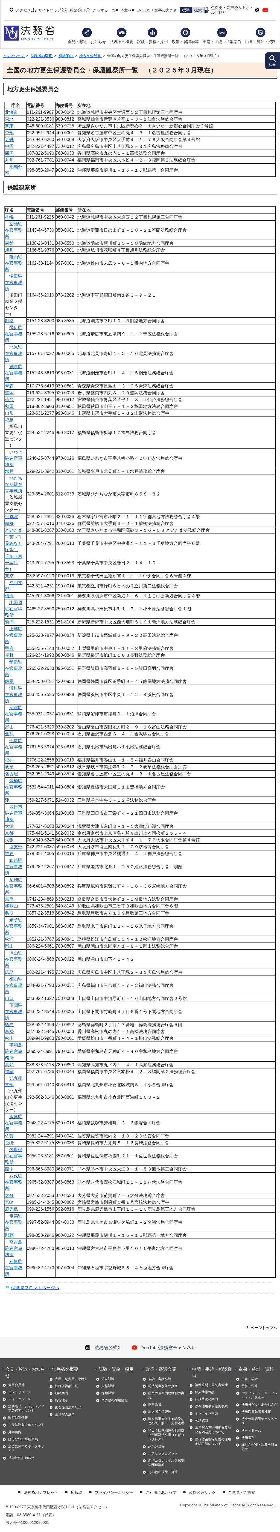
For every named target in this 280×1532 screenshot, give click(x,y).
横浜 (9, 595)
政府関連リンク (202, 1492)
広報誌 (76, 1492)
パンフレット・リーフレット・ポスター (259, 1395)
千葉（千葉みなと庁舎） (13, 543)
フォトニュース (19, 1399)
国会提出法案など (68, 1407)
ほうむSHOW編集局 (23, 1439)
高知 (9, 1064)
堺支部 (15, 846)
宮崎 (9, 1202)
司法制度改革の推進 (163, 1386)
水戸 (9, 471)
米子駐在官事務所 (13, 926)
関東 (9, 126)
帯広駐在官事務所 (13, 333)
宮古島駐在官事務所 (13, 1248)
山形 (9, 413)
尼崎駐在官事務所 (13, 886)
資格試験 (108, 1386)
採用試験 (108, 1393)
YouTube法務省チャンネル (169, 1347)
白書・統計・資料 (260, 42)
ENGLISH (144, 10)
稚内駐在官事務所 (13, 263)
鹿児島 (11, 1209)
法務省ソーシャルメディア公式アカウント (26, 1408)
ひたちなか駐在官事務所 (13, 484)
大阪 (9, 840)
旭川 (9, 250)
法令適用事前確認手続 (211, 1406)
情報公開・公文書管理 (211, 1385)
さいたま (13, 530)
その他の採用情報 (114, 1400)
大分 (9, 1195)
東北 (9, 119)
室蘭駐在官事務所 (13, 230)
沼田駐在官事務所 (13, 282)
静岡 (9, 681)
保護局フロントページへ (35, 1287)
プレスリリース (19, 1392)
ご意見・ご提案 (241, 1492)
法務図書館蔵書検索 (256, 1411)
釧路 (9, 320)
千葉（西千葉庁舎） (13, 562)
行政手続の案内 (206, 1399)
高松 (9, 1031)
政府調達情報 (18, 1417)
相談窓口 (77, 10)
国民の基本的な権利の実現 (166, 1395)
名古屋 (11, 774)
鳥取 (9, 913)
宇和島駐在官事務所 (13, 1051)
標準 (186, 10)
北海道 (11, 112)
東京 (9, 576)
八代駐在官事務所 (13, 1182)
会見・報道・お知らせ (87, 42)
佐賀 (9, 1136)
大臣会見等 (16, 1385)
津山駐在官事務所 (13, 959)
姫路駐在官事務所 (13, 866)
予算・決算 (249, 1386)
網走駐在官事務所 (13, 372)
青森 (9, 386)
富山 (9, 727)
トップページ (14, 56)
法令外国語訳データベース (259, 1421)
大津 (9, 826)
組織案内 (66, 56)
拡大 (198, 10)
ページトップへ (263, 1327)
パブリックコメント (163, 1453)
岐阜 (9, 766)
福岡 (9, 1071)
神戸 (9, 853)
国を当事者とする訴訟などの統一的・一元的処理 (166, 1421)
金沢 (9, 733)
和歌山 (11, 906)
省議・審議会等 (159, 1379)
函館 (9, 243)
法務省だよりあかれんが (259, 1404)
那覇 (9, 1235)
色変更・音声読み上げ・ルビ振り (232, 9)
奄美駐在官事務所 (13, 1222)
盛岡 (9, 392)
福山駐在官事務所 (13, 985)
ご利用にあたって (161, 1492)
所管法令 (61, 1400)
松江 (9, 939)
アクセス (23, 10)
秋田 (9, 406)
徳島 (9, 1024)
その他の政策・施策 (163, 1472)
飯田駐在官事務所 (13, 668)
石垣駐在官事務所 (13, 1267)
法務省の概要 (121, 42)
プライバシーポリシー (114, 1492)
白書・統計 (249, 1379)
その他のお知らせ (21, 1457)
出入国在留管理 (159, 1411)
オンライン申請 (206, 1413)
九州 (9, 160)
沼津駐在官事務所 (13, 713)
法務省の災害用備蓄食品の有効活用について (213, 1430)
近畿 (9, 139)
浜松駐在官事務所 (13, 694)
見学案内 (14, 1432)
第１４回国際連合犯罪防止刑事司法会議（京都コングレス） (166, 1435)
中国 (9, 146)
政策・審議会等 (185, 42)
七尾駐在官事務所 (13, 746)
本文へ (126, 10)
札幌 (9, 217)
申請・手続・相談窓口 (222, 42)
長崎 (9, 1142)
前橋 (9, 523)
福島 (9, 420)
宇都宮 (11, 516)
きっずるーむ (104, 10)
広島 (9, 972)
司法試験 (108, 1379)
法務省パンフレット (41, 1492)
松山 (9, 1038)
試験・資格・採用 (152, 42)
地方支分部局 (90, 56)
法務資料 (248, 1437)
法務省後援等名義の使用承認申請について (213, 1441)
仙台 (9, 399)
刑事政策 (154, 1404)
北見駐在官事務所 (13, 353)
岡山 (9, 946)
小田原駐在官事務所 (13, 608)
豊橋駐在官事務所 (13, 787)
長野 (9, 655)
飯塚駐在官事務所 (13, 1122)
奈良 (9, 899)
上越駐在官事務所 (13, 635)
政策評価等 (156, 1446)
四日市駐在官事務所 (13, 813)
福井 (9, 760)
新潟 (9, 622)
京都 (9, 833)
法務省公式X (107, 1347)
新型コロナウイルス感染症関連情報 (166, 1463)
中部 (9, 132)
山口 (9, 998)
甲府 (9, 648)
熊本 (9, 1169)
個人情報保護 (205, 1392)
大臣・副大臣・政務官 (71, 1379)
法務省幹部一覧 (66, 1386)
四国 (9, 153)
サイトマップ (49, 10)
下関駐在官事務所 (13, 1011)
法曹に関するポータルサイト (26, 1448)
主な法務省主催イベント (26, 1424)
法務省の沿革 (65, 1414)
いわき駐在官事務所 (13, 458)
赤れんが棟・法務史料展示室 (259, 1447)
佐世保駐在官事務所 (13, 1155)
